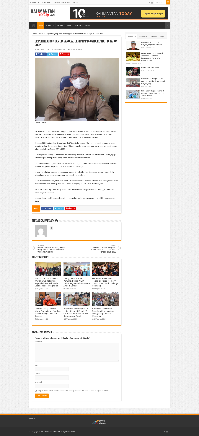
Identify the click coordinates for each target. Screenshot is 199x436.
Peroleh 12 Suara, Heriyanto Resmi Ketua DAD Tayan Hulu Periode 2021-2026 (103, 249)
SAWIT (69, 25)
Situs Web (38, 382)
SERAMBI (33, 25)
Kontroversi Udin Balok (150, 68)
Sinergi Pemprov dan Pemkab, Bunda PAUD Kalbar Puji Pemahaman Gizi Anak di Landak (76, 282)
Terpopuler (131, 37)
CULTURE (78, 25)
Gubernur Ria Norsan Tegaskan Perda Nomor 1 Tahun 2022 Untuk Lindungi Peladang (105, 282)
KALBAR (60, 25)
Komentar (39, 341)
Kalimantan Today (43, 49)
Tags (162, 37)
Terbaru (153, 37)
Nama (38, 365)
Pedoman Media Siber (62, 2)
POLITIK (49, 25)
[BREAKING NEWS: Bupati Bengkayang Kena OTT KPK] (133, 45)
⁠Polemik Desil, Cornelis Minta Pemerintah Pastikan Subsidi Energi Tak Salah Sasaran (48, 312)
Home (34, 34)
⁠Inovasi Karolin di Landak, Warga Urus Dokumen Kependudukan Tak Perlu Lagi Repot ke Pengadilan (47, 282)
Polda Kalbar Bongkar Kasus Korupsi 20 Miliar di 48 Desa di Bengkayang (153, 81)
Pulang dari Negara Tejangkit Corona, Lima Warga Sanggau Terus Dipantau (152, 93)
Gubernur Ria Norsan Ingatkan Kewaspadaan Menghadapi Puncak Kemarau (103, 312)
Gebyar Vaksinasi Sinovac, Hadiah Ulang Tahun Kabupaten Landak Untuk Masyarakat (51, 249)
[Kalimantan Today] (43, 12)
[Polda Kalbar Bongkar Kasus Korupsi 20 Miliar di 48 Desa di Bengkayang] (133, 82)
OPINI (87, 25)
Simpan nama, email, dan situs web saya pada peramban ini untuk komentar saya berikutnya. (73, 391)
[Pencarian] (168, 2)
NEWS (41, 25)
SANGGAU (78, 49)
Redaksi (76, 2)
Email (37, 374)
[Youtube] (152, 2)
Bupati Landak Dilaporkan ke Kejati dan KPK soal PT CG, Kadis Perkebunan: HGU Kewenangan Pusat (76, 312)
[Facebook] (149, 2)
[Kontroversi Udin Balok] (133, 71)
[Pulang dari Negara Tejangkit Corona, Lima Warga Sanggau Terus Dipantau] (133, 94)
